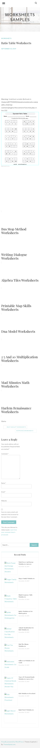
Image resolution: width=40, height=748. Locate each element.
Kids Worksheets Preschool (27, 693)
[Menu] (3, 3)
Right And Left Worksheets (16, 427)
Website (4, 501)
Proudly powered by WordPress (12, 742)
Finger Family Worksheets (27, 578)
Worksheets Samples (20, 17)
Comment (5, 454)
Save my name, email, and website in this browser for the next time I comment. (9, 514)
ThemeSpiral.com (9, 744)
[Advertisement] (20, 72)
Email (3, 492)
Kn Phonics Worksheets (24, 430)
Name (3, 483)
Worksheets (6, 38)
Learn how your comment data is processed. (9, 532)
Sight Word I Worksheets (26, 710)
